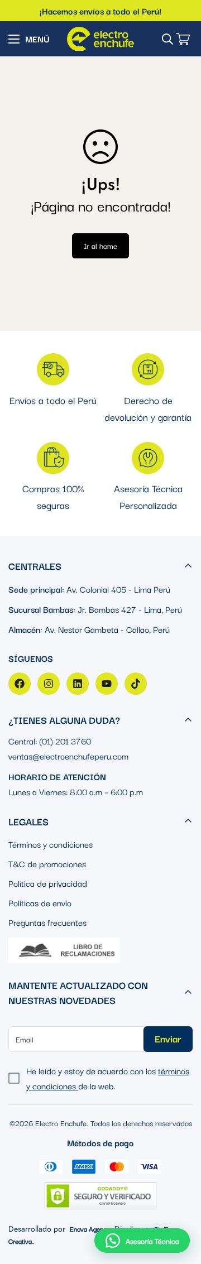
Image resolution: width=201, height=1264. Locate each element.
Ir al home (100, 245)
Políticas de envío (39, 902)
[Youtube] (106, 683)
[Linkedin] (77, 683)
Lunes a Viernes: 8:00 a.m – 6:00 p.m (75, 791)
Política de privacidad (47, 883)
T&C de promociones (47, 863)
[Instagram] (48, 683)
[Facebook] (19, 683)
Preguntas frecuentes (47, 922)
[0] (183, 39)
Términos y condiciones (50, 843)
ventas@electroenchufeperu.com (68, 755)
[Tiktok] (136, 683)
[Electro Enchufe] (100, 38)
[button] (142, 1240)
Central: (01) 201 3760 (49, 740)
